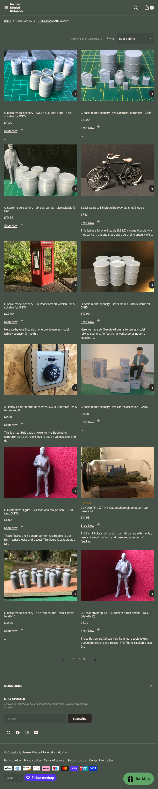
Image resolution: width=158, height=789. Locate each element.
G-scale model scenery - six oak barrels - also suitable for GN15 (38, 209)
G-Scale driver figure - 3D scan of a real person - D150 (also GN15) (38, 512)
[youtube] (35, 732)
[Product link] (40, 77)
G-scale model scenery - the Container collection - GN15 (114, 114)
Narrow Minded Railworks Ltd (41, 752)
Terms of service (54, 760)
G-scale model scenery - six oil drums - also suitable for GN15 (114, 308)
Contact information (101, 760)
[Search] (133, 7)
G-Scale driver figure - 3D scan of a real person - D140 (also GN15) (113, 614)
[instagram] (26, 732)
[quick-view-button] (21, 130)
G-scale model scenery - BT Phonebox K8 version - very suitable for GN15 (39, 308)
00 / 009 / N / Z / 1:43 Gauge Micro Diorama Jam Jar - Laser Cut (113, 510)
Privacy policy (32, 760)
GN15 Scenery (24, 20)
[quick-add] (74, 95)
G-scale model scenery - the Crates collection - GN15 (112, 409)
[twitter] (8, 732)
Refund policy (12, 760)
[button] (6, 8)
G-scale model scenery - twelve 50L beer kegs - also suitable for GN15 (37, 115)
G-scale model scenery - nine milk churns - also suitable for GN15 (39, 614)
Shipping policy (76, 760)
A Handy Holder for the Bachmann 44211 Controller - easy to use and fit (37, 410)
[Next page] (91, 659)
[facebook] (17, 732)
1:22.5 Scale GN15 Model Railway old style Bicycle (110, 208)
